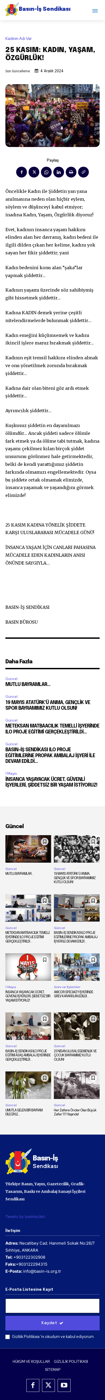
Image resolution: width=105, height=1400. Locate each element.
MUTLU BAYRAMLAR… (27, 684)
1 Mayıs (11, 773)
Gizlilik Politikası (26, 1336)
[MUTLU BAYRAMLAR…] (28, 849)
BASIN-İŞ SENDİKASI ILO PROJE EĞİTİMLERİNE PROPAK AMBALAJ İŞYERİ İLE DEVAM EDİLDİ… (50, 755)
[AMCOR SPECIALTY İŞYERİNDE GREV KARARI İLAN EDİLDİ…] (77, 967)
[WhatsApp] (46, 172)
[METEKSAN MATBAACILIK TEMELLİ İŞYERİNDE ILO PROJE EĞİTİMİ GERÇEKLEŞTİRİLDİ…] (28, 908)
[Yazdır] (71, 172)
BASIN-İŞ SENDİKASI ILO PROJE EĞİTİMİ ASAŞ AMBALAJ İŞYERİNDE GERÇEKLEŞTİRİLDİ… (28, 1055)
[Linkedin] (58, 172)
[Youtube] (64, 1385)
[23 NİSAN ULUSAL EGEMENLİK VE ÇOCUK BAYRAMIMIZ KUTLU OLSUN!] (77, 1026)
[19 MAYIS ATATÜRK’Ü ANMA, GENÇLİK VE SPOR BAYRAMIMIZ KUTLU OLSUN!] (77, 849)
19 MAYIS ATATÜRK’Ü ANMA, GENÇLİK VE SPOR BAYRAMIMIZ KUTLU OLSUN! (75, 878)
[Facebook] (21, 172)
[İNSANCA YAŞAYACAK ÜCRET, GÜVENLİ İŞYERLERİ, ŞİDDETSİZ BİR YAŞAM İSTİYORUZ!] (28, 967)
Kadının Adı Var (18, 39)
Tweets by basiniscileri (25, 1216)
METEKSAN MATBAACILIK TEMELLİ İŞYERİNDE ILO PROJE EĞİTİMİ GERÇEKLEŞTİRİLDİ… (27, 937)
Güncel (11, 679)
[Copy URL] (83, 172)
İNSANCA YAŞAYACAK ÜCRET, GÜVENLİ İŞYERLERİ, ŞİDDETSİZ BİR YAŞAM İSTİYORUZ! (27, 996)
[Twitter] (34, 172)
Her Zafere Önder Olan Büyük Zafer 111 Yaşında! (75, 1112)
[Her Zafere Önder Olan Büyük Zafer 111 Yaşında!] (77, 1085)
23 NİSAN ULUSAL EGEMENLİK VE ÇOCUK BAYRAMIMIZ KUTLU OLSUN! (75, 1055)
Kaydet (49, 1323)
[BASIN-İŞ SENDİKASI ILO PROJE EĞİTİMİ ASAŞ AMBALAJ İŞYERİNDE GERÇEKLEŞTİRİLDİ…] (28, 1026)
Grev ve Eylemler (67, 987)
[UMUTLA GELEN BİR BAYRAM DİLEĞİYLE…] (28, 1085)
